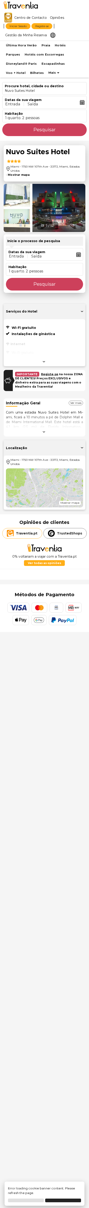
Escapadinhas (53, 63)
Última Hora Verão (21, 45)
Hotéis (60, 45)
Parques (13, 54)
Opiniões (57, 18)
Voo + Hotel (16, 73)
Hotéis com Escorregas (44, 54)
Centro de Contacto (30, 18)
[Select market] (52, 35)
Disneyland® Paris (21, 63)
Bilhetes (37, 73)
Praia (46, 45)
